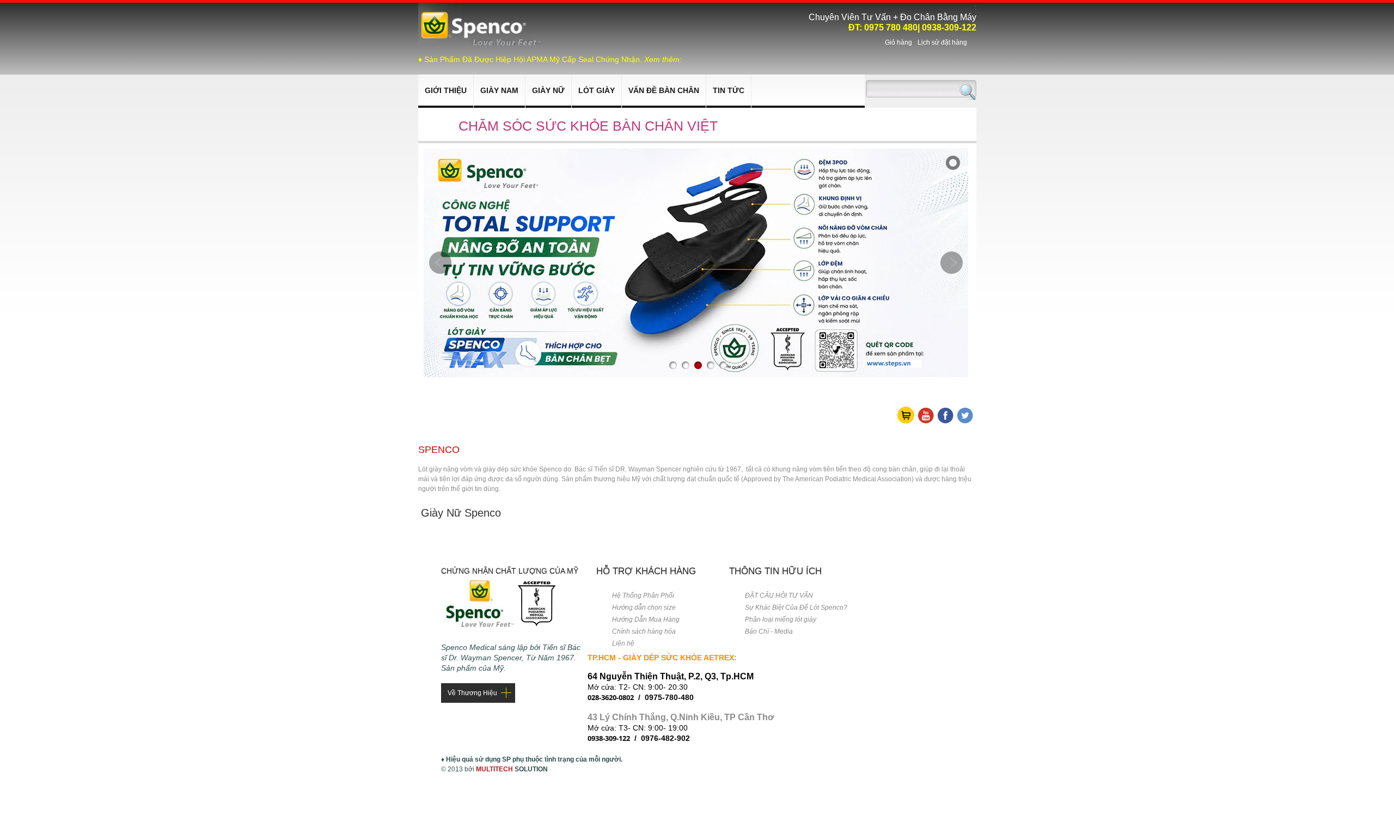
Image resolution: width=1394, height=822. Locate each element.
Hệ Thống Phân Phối (643, 595)
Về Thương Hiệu (472, 693)
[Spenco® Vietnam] (481, 44)
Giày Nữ (548, 90)
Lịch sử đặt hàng (942, 42)
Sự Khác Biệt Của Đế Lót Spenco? (796, 607)
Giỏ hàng (898, 42)
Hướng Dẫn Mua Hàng (646, 619)
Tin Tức (728, 90)
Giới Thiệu (446, 90)
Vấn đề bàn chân (663, 90)
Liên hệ (623, 643)
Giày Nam (499, 90)
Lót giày (596, 90)
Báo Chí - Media (769, 631)
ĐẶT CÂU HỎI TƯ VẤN (779, 595)
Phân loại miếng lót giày (780, 619)
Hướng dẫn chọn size (644, 607)
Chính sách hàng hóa (644, 631)
